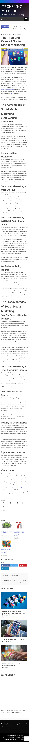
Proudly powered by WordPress (12, 737)
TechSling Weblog (12, 9)
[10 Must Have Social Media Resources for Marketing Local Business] (19, 525)
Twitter (15, 565)
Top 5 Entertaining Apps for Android (13, 639)
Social (5, 49)
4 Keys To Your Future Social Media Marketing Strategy (6, 532)
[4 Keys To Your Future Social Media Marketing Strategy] (6, 525)
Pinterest (23, 565)
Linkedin (5, 568)
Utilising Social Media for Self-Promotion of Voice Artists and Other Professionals (13, 613)
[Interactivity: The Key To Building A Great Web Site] (6, 544)
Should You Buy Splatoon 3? (12, 575)
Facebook (6, 565)
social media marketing (7, 89)
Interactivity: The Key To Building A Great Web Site (6, 551)
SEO (12, 93)
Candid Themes (20, 739)
